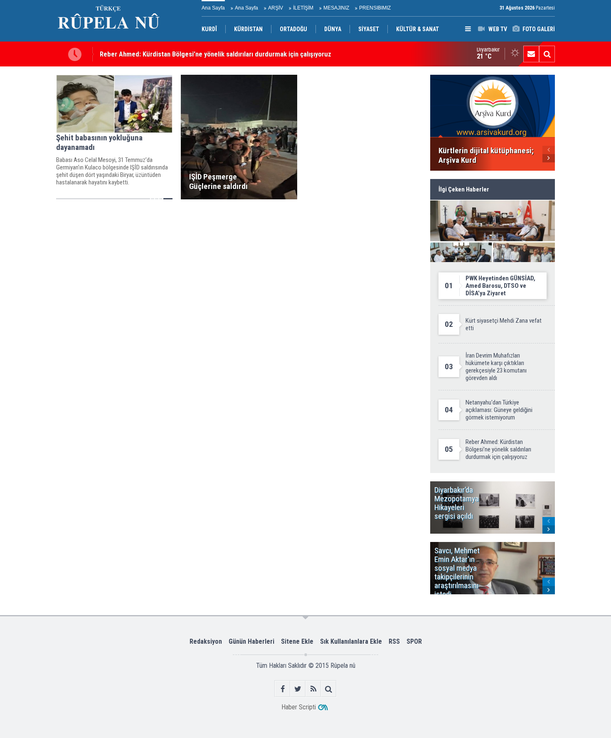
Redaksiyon (206, 641)
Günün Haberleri (251, 641)
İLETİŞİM (303, 8)
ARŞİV (275, 8)
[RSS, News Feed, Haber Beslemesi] (313, 689)
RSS (394, 641)
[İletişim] (531, 54)
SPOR (414, 641)
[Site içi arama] (547, 54)
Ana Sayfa (213, 8)
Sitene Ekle (297, 641)
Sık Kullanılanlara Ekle (351, 641)
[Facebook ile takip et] (282, 689)
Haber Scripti (298, 707)
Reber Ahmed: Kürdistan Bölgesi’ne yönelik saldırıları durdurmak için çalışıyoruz (215, 54)
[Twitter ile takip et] (298, 689)
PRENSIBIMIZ (375, 8)
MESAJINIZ (336, 8)
